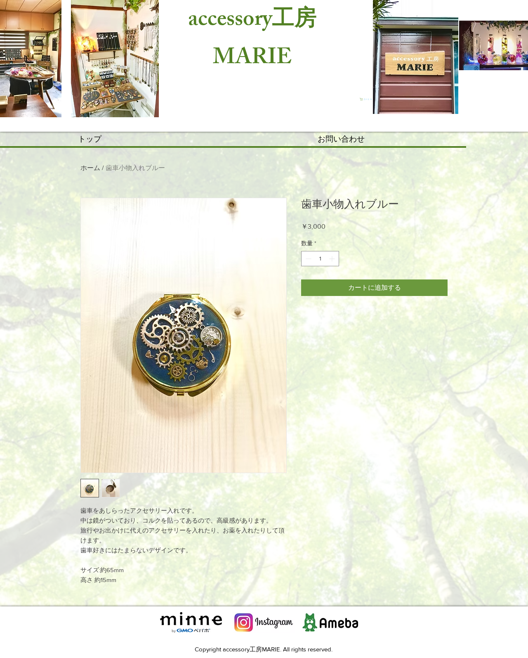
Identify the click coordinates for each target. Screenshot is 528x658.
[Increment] (333, 258)
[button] (366, 99)
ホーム (90, 167)
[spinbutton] (320, 258)
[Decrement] (307, 258)
